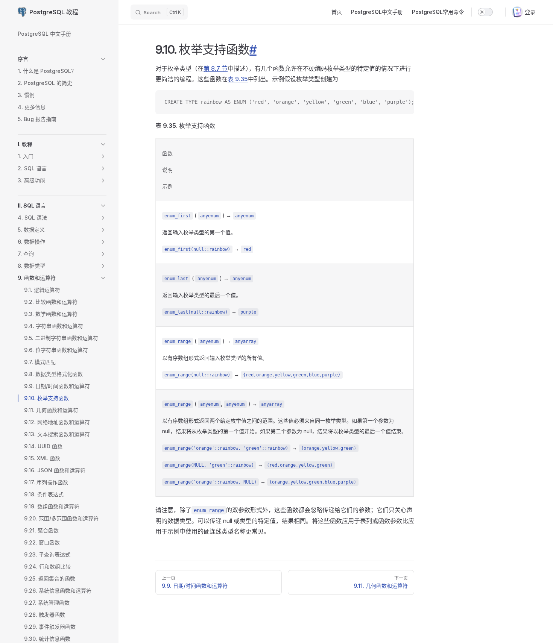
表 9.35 (238, 79)
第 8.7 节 (216, 68)
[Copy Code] (402, 102)
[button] (103, 59)
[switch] (485, 12)
